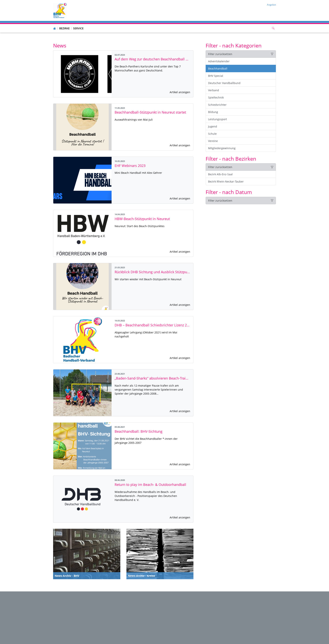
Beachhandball (217, 68)
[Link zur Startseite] (60, 10)
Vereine (213, 141)
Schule (212, 133)
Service (78, 28)
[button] (64, 24)
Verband (213, 90)
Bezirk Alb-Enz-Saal (220, 174)
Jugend (212, 126)
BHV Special (215, 76)
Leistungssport (217, 119)
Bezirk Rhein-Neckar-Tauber (226, 181)
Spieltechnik (216, 97)
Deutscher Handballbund (224, 83)
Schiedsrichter (217, 105)
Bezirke (64, 28)
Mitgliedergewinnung (222, 148)
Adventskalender (219, 61)
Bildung (213, 112)
